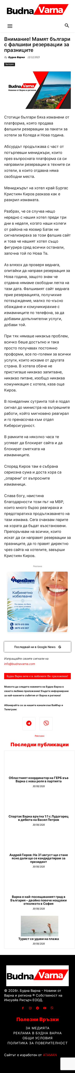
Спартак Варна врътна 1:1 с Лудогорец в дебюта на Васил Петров (39, 818)
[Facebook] (22, 1008)
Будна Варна (16, 57)
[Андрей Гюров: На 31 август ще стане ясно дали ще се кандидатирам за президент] (39, 842)
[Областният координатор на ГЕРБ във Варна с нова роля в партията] (39, 765)
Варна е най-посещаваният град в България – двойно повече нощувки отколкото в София (38, 900)
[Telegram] (29, 723)
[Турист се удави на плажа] (39, 926)
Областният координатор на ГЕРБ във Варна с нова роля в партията (39, 779)
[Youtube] (45, 1008)
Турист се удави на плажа (38, 939)
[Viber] (46, 723)
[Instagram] (30, 1008)
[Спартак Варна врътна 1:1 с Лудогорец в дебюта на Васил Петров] (39, 803)
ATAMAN (50, 1055)
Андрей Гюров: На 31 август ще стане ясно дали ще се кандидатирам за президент (38, 858)
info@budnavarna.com (19, 663)
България (9, 64)
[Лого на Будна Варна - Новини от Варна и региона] (37, 10)
